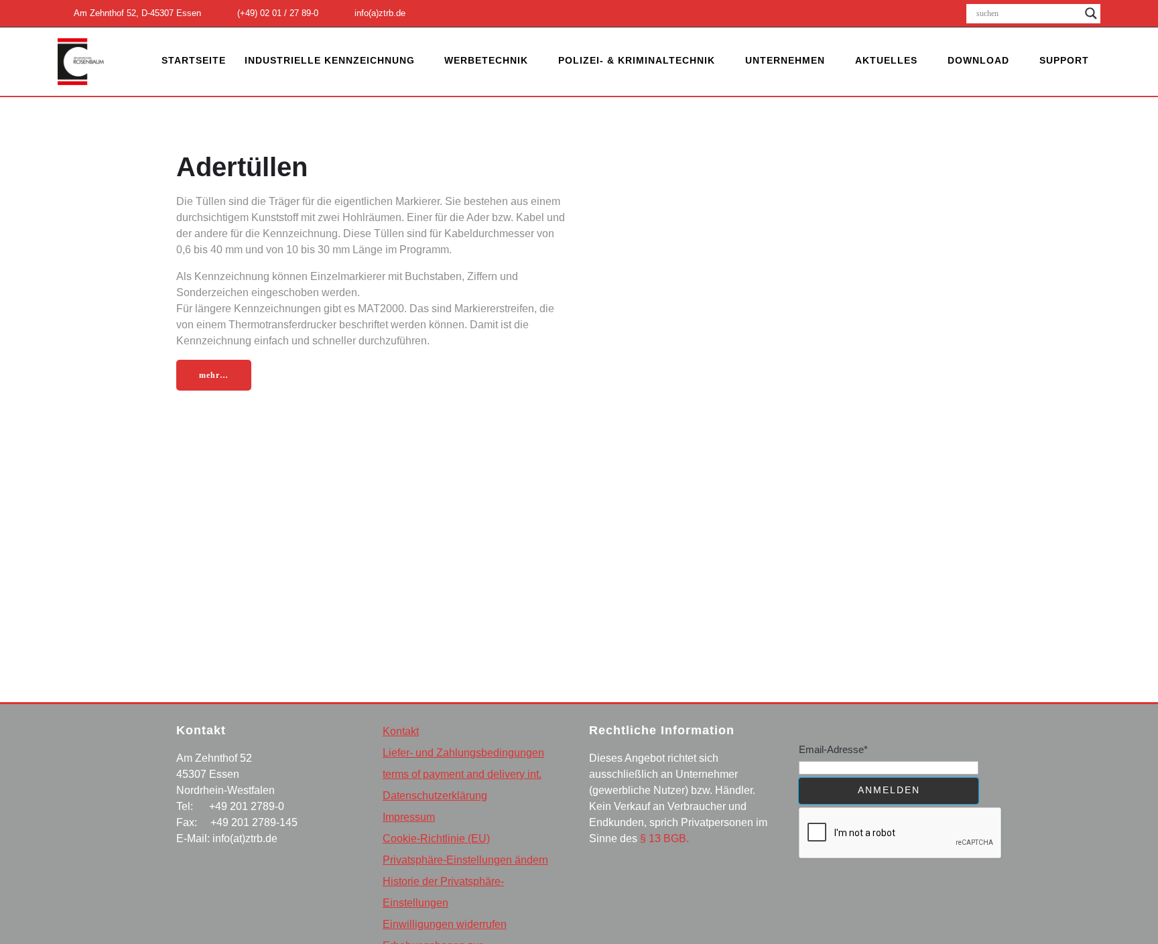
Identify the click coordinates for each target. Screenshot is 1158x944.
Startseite (194, 60)
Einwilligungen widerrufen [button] (445, 924)
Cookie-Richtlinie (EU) (436, 838)
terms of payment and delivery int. (462, 774)
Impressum (409, 817)
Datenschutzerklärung (435, 795)
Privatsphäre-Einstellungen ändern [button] (465, 860)
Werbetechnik (486, 60)
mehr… (214, 375)
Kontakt (401, 731)
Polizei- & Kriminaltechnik (636, 60)
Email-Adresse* (833, 749)
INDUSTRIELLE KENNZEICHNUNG (330, 60)
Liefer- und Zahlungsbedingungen (463, 752)
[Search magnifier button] (1091, 13)
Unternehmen (785, 60)
